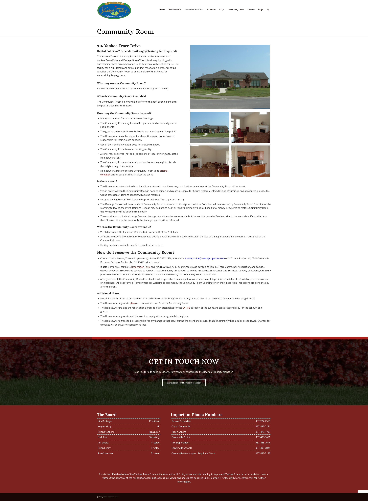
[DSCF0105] (250, 161)
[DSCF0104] (209, 161)
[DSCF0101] (230, 77)
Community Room (125, 31)
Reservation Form (140, 266)
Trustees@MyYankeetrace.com (236, 477)
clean (133, 303)
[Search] (268, 9)
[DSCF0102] (250, 127)
